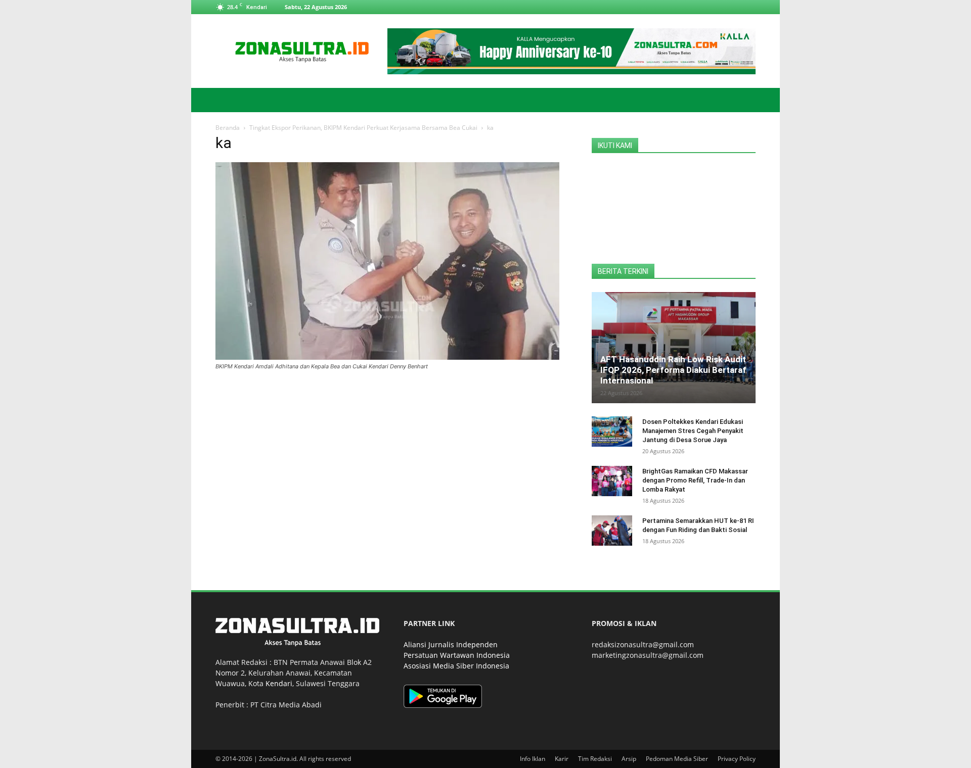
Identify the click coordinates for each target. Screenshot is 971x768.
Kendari (279, 683)
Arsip (629, 758)
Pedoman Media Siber (677, 758)
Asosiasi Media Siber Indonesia (456, 665)
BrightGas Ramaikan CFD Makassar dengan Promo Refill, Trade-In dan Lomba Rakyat (695, 480)
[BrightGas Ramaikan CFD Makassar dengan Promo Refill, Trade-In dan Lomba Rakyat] (612, 481)
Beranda (227, 127)
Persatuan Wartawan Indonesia (457, 655)
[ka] (387, 357)
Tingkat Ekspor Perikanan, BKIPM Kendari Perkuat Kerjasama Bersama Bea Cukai (363, 127)
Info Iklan (532, 758)
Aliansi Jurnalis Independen (451, 644)
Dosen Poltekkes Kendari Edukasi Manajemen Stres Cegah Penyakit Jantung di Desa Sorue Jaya (692, 431)
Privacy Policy (737, 758)
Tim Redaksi (595, 758)
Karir (561, 758)
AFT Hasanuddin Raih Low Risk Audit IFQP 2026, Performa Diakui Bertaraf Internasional (673, 370)
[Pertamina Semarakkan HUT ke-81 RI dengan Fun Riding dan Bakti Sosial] (612, 530)
